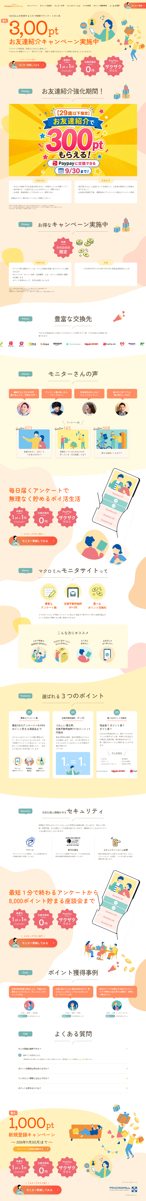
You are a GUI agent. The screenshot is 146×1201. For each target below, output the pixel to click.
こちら (80, 1059)
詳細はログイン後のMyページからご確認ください (30, 198)
